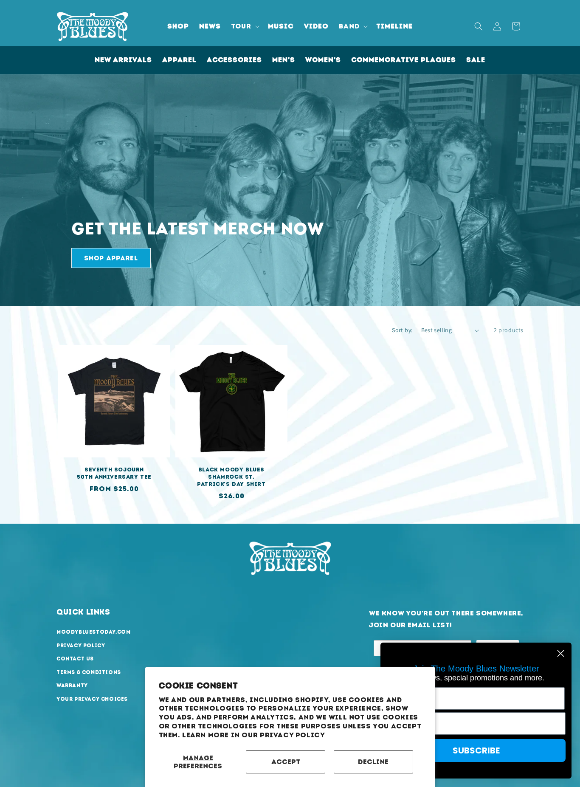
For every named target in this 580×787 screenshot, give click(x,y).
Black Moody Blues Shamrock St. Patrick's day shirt (231, 476)
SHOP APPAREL (111, 258)
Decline (373, 762)
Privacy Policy (292, 735)
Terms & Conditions (88, 672)
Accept (285, 762)
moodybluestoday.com (93, 632)
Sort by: (402, 330)
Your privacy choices (92, 699)
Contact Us (75, 659)
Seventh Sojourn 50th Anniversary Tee (114, 473)
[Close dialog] (560, 653)
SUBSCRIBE (476, 750)
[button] (244, 26)
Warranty (72, 685)
